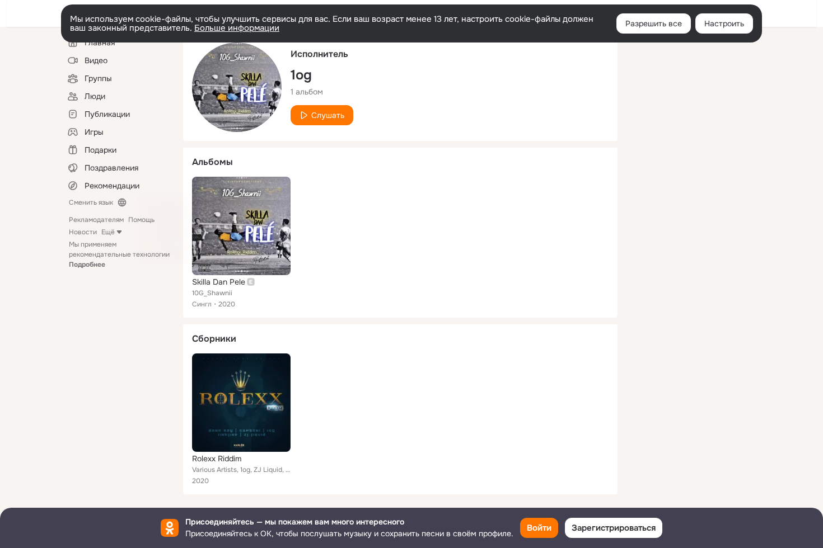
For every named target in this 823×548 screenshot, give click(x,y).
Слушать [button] (327, 115)
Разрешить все (653, 23)
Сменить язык (91, 202)
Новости (83, 232)
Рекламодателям (96, 219)
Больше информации (236, 28)
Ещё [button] (108, 232)
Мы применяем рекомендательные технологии (119, 254)
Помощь (141, 219)
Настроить (724, 23)
